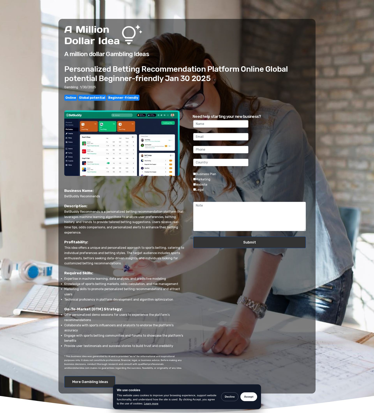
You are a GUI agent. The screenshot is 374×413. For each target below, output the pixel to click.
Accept (248, 396)
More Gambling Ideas (90, 382)
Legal (200, 189)
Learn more (151, 403)
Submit (249, 242)
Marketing (203, 179)
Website (201, 184)
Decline (230, 396)
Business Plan (206, 174)
